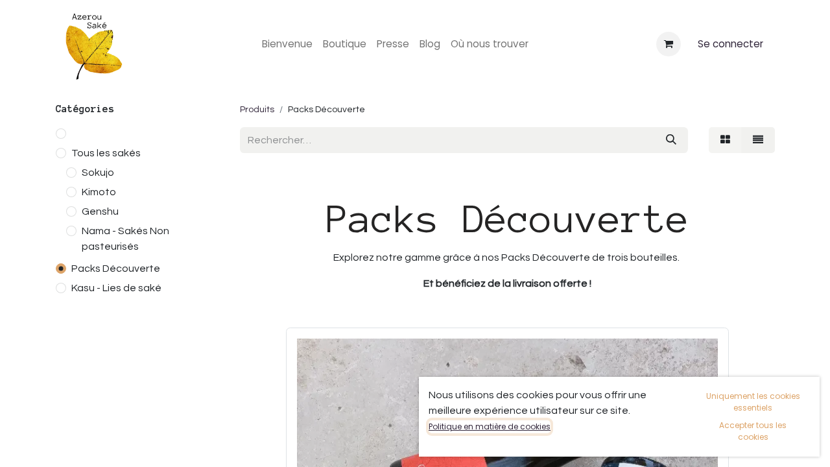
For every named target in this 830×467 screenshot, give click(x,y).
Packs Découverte (115, 268)
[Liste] (758, 140)
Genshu (100, 211)
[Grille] (725, 140)
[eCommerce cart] (668, 44)
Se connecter (730, 44)
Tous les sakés (106, 153)
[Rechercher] (671, 140)
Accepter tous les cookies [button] (753, 431)
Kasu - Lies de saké (116, 288)
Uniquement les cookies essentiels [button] (753, 401)
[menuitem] (287, 44)
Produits (257, 109)
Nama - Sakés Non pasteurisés (125, 239)
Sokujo (98, 172)
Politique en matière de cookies (490, 426)
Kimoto (99, 192)
